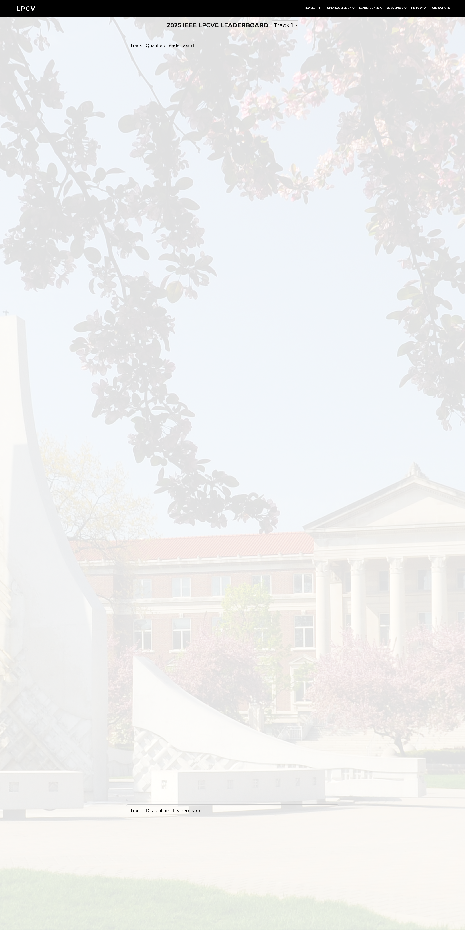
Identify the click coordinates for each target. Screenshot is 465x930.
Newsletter (313, 7)
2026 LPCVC (395, 7)
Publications (440, 7)
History (417, 7)
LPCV (26, 8)
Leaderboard (369, 7)
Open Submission (339, 7)
